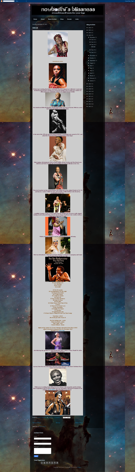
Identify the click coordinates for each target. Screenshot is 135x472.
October (92, 58)
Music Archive (52, 19)
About (42, 19)
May (91, 70)
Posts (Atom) (42, 426)
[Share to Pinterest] (69, 417)
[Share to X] (66, 417)
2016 (89, 99)
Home (35, 19)
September (93, 60)
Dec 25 (93, 42)
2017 (89, 96)
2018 (89, 94)
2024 (89, 33)
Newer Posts (36, 422)
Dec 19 (93, 50)
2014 (89, 104)
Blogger (79, 467)
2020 (89, 89)
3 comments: (57, 417)
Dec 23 (93, 44)
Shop (62, 19)
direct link (62, 330)
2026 (89, 28)
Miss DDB (52, 390)
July (91, 65)
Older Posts (79, 422)
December (92, 37)
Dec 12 (93, 52)
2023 (89, 35)
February (92, 78)
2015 (89, 101)
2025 (89, 30)
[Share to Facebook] (68, 417)
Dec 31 (93, 39)
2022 (89, 84)
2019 (89, 91)
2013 (89, 106)
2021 (89, 86)
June (91, 68)
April (91, 73)
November (93, 55)
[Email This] (63, 417)
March (91, 76)
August (92, 63)
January (92, 81)
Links (77, 19)
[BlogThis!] (65, 417)
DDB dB (35, 28)
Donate (69, 19)
